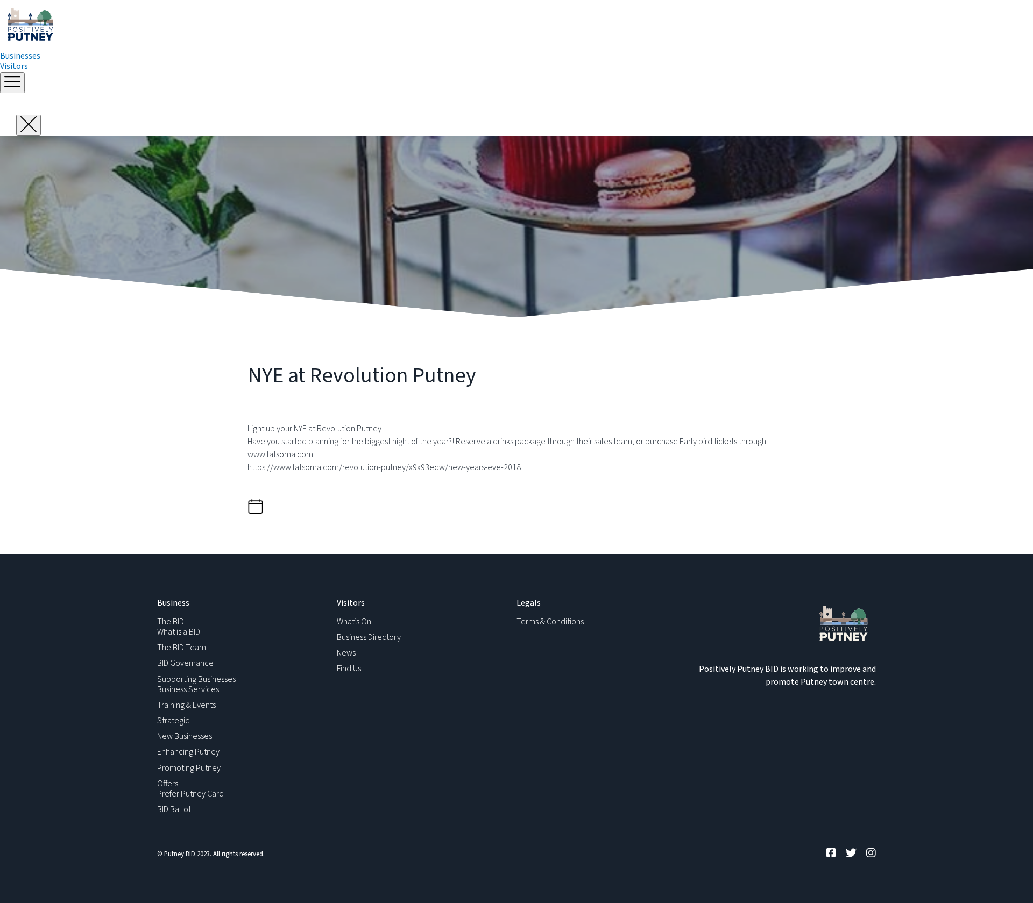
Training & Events (186, 705)
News (346, 653)
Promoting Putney (189, 768)
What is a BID (178, 632)
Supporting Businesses (196, 679)
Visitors (14, 66)
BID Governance (185, 663)
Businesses (20, 56)
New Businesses (184, 736)
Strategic (173, 721)
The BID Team (181, 647)
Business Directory (369, 637)
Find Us (349, 668)
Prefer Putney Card (190, 794)
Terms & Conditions (550, 622)
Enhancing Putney (188, 752)
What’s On (354, 622)
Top (1007, 877)
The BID (170, 622)
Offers (167, 784)
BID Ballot (174, 809)
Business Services (188, 689)
